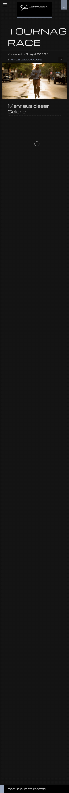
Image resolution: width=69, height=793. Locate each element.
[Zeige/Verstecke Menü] (5, 5)
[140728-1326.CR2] (34, 81)
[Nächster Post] (60, 59)
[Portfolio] (34, 8)
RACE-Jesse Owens (26, 59)
